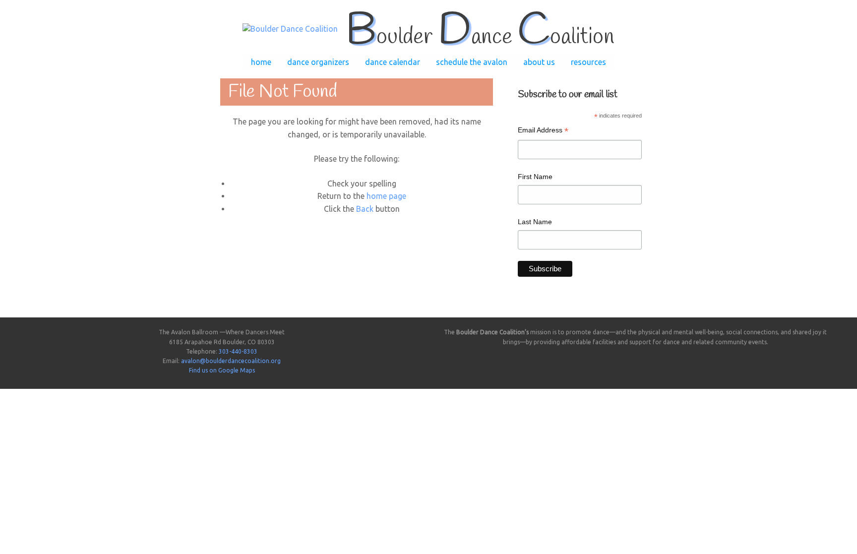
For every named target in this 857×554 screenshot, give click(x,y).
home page (386, 195)
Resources (588, 62)
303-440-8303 (238, 351)
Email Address (543, 131)
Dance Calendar (392, 62)
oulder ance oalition (479, 37)
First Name (535, 177)
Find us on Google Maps (222, 370)
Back (364, 208)
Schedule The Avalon (471, 62)
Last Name (535, 222)
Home (261, 62)
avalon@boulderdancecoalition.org (231, 361)
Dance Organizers (318, 62)
